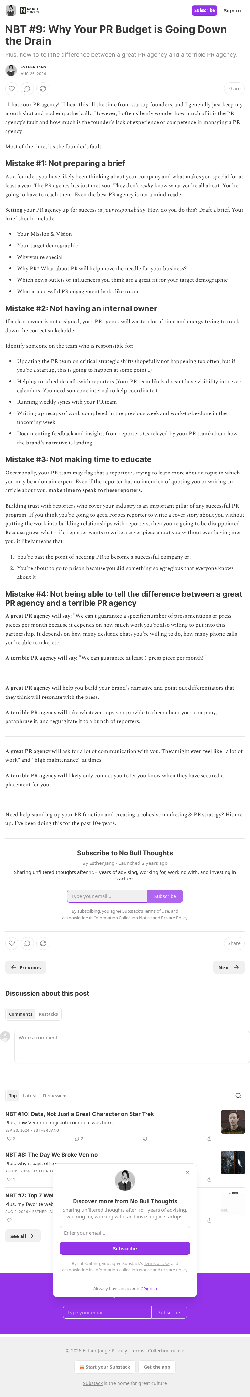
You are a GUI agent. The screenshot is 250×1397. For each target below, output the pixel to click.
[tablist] (33, 1014)
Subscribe (204, 10)
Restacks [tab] (48, 1014)
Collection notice (166, 1350)
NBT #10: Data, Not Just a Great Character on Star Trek (79, 1114)
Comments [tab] (20, 1014)
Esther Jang (33, 67)
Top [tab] (13, 1096)
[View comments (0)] (27, 88)
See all (18, 1236)
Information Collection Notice (123, 1270)
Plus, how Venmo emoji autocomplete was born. (59, 1122)
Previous (30, 967)
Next (224, 967)
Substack (93, 1383)
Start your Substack (108, 1367)
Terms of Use (156, 1263)
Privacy (119, 1350)
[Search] (238, 1095)
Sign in (232, 10)
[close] (187, 1172)
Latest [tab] (29, 1096)
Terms (137, 1350)
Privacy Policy (174, 1270)
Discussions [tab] (55, 1096)
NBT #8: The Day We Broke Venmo (51, 1154)
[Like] (11, 88)
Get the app (157, 1367)
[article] (125, 1126)
